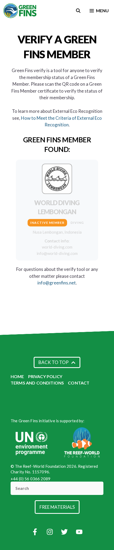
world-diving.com (57, 247)
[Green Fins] (20, 10)
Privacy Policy (45, 376)
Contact (78, 382)
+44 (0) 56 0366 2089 (30, 478)
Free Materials (57, 507)
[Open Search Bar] (78, 10)
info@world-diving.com (57, 253)
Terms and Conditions (37, 382)
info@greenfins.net (56, 283)
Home (17, 376)
